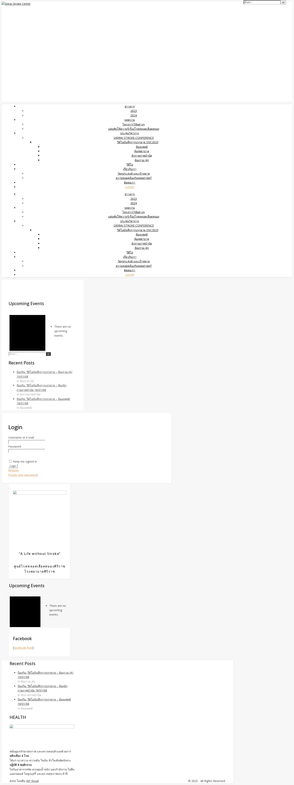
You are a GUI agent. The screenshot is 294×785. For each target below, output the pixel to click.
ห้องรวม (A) (142, 160)
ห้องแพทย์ (142, 147)
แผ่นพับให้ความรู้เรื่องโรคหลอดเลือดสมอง (133, 129)
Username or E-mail (21, 437)
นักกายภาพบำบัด (141, 155)
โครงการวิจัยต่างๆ (133, 124)
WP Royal (32, 781)
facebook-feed (23, 648)
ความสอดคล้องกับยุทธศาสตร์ (134, 178)
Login (129, 187)
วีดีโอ (129, 164)
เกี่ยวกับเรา (129, 169)
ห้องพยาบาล (141, 151)
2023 (133, 111)
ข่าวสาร (130, 106)
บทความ (129, 120)
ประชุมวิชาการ (129, 133)
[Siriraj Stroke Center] (16, 4)
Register (13, 470)
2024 (133, 115)
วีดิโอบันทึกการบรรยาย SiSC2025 (137, 142)
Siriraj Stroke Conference (134, 138)
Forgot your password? (23, 475)
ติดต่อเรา (129, 182)
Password (14, 446)
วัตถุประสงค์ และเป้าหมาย (134, 173)
